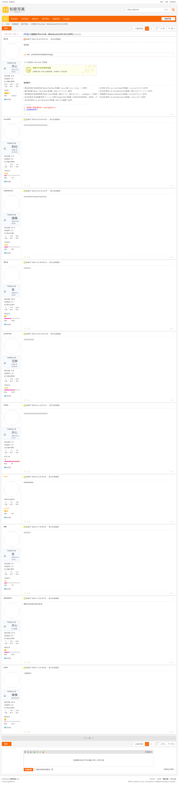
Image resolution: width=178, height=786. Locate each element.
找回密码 (173, 2)
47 (11, 572)
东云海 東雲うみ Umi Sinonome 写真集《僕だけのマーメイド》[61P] (126, 91)
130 (11, 236)
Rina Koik (37, 62)
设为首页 (5, 2)
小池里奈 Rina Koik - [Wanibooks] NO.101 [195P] (49, 24)
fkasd (6, 476)
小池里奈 (29, 62)
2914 (17, 641)
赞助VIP (35, 19)
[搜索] (173, 9)
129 (11, 379)
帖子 (166, 10)
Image (31, 752)
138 (17, 502)
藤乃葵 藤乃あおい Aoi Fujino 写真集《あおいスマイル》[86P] (48, 91)
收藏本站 (12, 2)
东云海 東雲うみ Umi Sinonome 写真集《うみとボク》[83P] (122, 97)
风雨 (5, 527)
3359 (17, 307)
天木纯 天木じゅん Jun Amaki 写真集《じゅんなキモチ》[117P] (124, 88)
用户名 (6, 262)
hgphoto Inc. (11, 781)
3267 (11, 84)
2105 (17, 710)
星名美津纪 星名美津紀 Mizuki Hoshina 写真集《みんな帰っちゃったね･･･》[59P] (56, 88)
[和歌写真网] (14, 10)
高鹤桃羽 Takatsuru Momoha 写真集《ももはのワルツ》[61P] (123, 94)
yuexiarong (7, 334)
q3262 (6, 667)
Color (28, 752)
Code (40, 752)
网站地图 (173, 779)
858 (17, 236)
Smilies (43, 752)
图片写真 (45, 19)
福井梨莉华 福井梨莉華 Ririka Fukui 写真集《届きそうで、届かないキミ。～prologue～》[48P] (61, 94)
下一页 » (89, 738)
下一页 (170, 28)
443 (11, 710)
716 (17, 164)
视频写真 (56, 19)
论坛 (5, 19)
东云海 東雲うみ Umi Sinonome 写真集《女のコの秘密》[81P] (48, 100)
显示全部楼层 (56, 39)
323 (11, 164)
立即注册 (64, 71)
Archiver (152, 779)
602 (11, 641)
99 (17, 450)
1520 (17, 379)
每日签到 (14, 19)
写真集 (44, 62)
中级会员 (7, 171)
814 (11, 307)
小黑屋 (159, 779)
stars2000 (7, 119)
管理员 (6, 90)
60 (11, 502)
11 (11, 450)
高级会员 (7, 313)
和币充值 (25, 19)
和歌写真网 (3, 24)
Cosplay (66, 19)
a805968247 (8, 598)
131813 (13, 96)
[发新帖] (7, 28)
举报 (171, 114)
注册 (166, 2)
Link (34, 752)
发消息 (8, 99)
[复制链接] (77, 34)
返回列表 (139, 28)
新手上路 (7, 456)
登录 (161, 2)
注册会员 (7, 578)
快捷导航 (167, 19)
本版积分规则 (169, 769)
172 (17, 572)
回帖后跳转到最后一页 (44, 769)
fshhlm (6, 405)
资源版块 (15, 24)
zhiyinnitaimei (8, 191)
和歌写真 (165, 779)
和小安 (6, 39)
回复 (51, 54)
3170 (6, 84)
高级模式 (148, 752)
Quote (37, 752)
